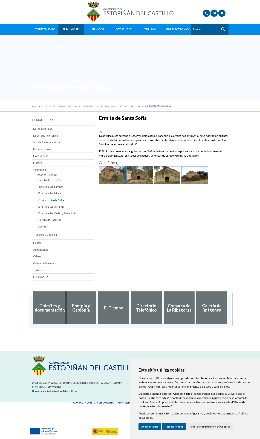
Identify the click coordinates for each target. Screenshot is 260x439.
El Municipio (71, 29)
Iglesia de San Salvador (51, 186)
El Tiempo (39, 276)
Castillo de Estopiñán (50, 180)
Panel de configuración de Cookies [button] (210, 426)
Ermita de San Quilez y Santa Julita (57, 213)
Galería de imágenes (44, 263)
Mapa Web (124, 402)
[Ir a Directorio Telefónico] (206, 13)
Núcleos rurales (42, 149)
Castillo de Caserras (49, 219)
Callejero (38, 256)
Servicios (97, 29)
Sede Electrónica (177, 29)
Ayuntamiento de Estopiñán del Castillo (54, 106)
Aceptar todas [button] (149, 426)
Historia (37, 162)
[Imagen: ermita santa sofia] (112, 175)
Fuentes (43, 226)
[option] (48, 307)
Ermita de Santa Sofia (51, 200)
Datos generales (42, 128)
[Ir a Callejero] (222, 13)
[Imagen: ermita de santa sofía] (139, 175)
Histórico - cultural (128, 106)
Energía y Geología (46, 234)
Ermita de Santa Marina (51, 206)
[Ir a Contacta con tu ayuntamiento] (214, 13)
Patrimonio (106, 106)
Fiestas (37, 242)
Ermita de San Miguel (50, 193)
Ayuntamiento (45, 29)
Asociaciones (40, 249)
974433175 (40, 387)
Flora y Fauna (40, 155)
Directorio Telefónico (45, 135)
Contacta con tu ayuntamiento (93, 402)
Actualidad (123, 29)
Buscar (222, 30)
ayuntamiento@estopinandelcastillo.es (55, 391)
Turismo (150, 29)
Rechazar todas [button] (174, 426)
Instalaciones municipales (47, 142)
